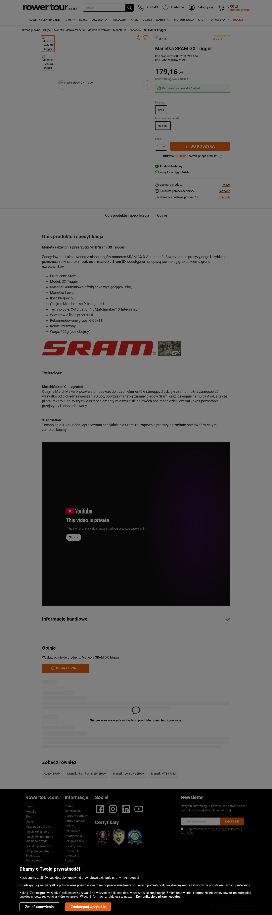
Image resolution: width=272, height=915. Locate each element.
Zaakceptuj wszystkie (88, 907)
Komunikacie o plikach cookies (158, 896)
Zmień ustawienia (39, 907)
